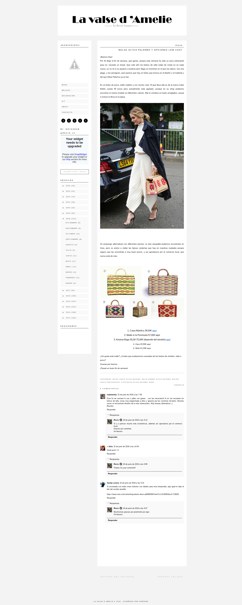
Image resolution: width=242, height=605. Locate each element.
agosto (70, 244)
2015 (68, 301)
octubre (70, 234)
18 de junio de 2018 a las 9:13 (135, 420)
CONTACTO (67, 112)
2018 (68, 218)
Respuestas (114, 415)
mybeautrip (112, 395)
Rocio (116, 420)
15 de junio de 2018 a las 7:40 (129, 395)
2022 (68, 196)
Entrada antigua (170, 577)
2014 (68, 307)
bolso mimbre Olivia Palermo (156, 379)
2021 (68, 202)
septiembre (72, 239)
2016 (68, 296)
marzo (69, 272)
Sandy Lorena (113, 483)
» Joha (110, 446)
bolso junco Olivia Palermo (127, 379)
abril (69, 266)
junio (69, 256)
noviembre (71, 228)
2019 (68, 213)
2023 (68, 191)
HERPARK (143, 601)
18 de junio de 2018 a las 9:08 (135, 464)
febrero (70, 277)
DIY (63, 101)
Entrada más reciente (117, 577)
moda (151, 382)
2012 (68, 318)
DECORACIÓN (68, 96)
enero (69, 283)
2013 (68, 312)
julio (69, 250)
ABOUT (65, 106)
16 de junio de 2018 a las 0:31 (132, 483)
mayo (68, 261)
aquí (154, 330)
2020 (68, 207)
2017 (68, 290)
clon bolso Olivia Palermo (134, 382)
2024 (68, 185)
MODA (65, 85)
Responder (111, 410)
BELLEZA (66, 90)
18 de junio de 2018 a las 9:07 (135, 508)
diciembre (71, 222)
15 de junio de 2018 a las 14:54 (126, 446)
